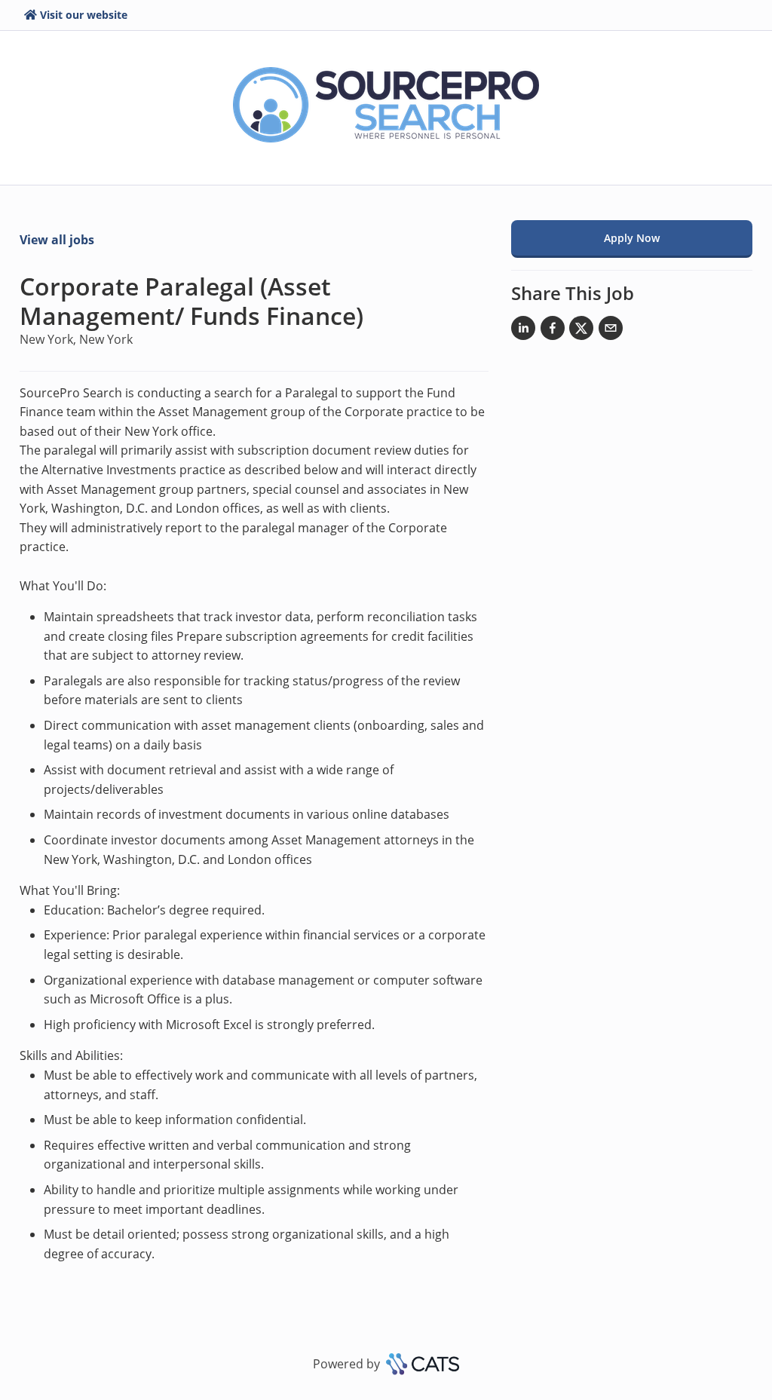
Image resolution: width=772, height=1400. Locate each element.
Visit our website (83, 15)
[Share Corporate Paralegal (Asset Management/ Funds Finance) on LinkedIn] (523, 331)
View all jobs (57, 239)
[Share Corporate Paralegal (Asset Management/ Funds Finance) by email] (611, 331)
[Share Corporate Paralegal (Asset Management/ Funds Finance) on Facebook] (553, 331)
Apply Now (632, 238)
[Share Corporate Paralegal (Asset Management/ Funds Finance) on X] (581, 331)
